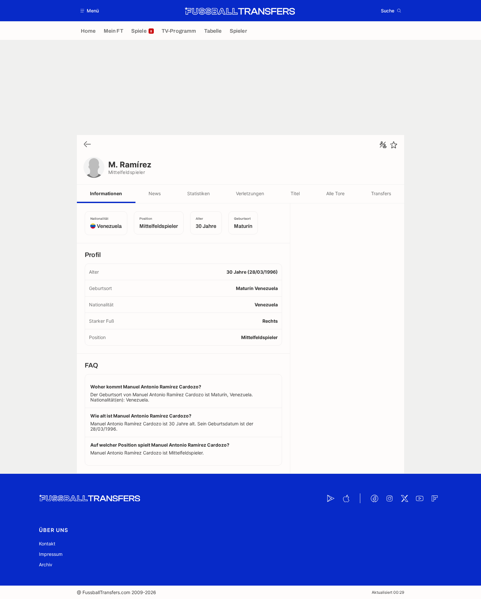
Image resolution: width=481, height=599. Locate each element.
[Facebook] (374, 498)
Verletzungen (250, 193)
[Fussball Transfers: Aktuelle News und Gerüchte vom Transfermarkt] (240, 11)
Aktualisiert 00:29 (388, 592)
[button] (90, 10)
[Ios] (346, 498)
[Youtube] (419, 498)
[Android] (331, 498)
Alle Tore (335, 193)
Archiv (45, 564)
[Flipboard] (434, 498)
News (155, 193)
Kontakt (47, 543)
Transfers (381, 193)
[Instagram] (389, 498)
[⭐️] (394, 145)
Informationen (106, 193)
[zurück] (87, 144)
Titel (295, 193)
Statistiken (198, 193)
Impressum (50, 554)
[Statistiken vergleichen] (383, 145)
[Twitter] (404, 498)
